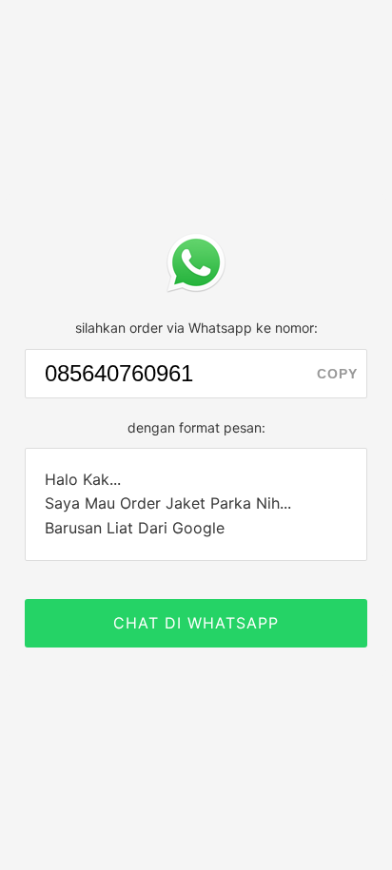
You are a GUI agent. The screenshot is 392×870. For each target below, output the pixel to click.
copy (337, 373)
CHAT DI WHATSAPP (196, 622)
